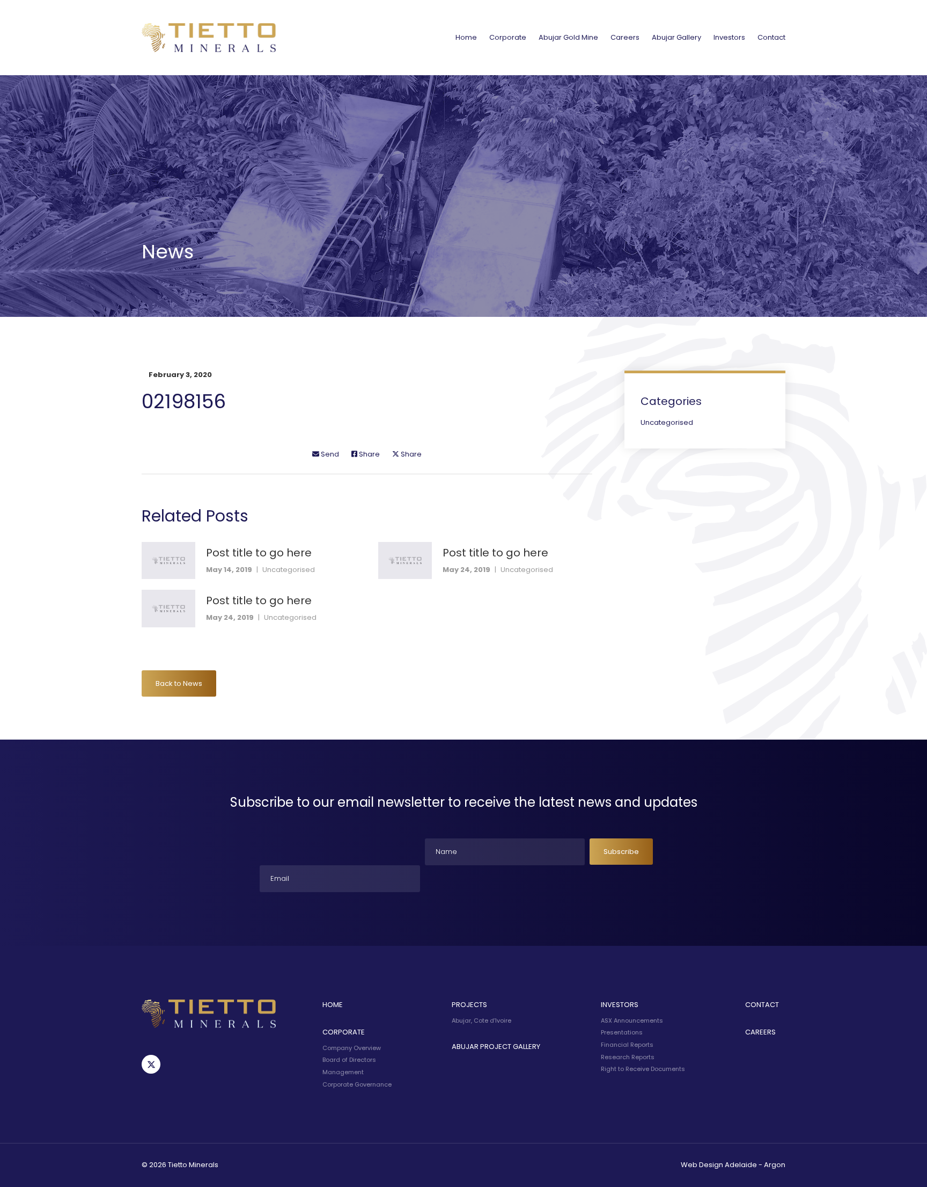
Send (329, 454)
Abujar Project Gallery (496, 1046)
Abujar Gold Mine (568, 37)
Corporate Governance (357, 1084)
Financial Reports (627, 1044)
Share (368, 454)
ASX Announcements (632, 1020)
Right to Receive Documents (643, 1069)
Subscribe (621, 851)
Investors (729, 37)
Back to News (179, 683)
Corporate (507, 37)
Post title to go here (259, 552)
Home (466, 37)
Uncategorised (288, 569)
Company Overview (351, 1048)
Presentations (622, 1032)
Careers (624, 37)
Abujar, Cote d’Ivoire (481, 1020)
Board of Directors (349, 1059)
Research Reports (627, 1057)
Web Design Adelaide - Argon (733, 1165)
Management (343, 1072)
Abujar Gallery (676, 37)
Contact (771, 37)
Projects (469, 1005)
